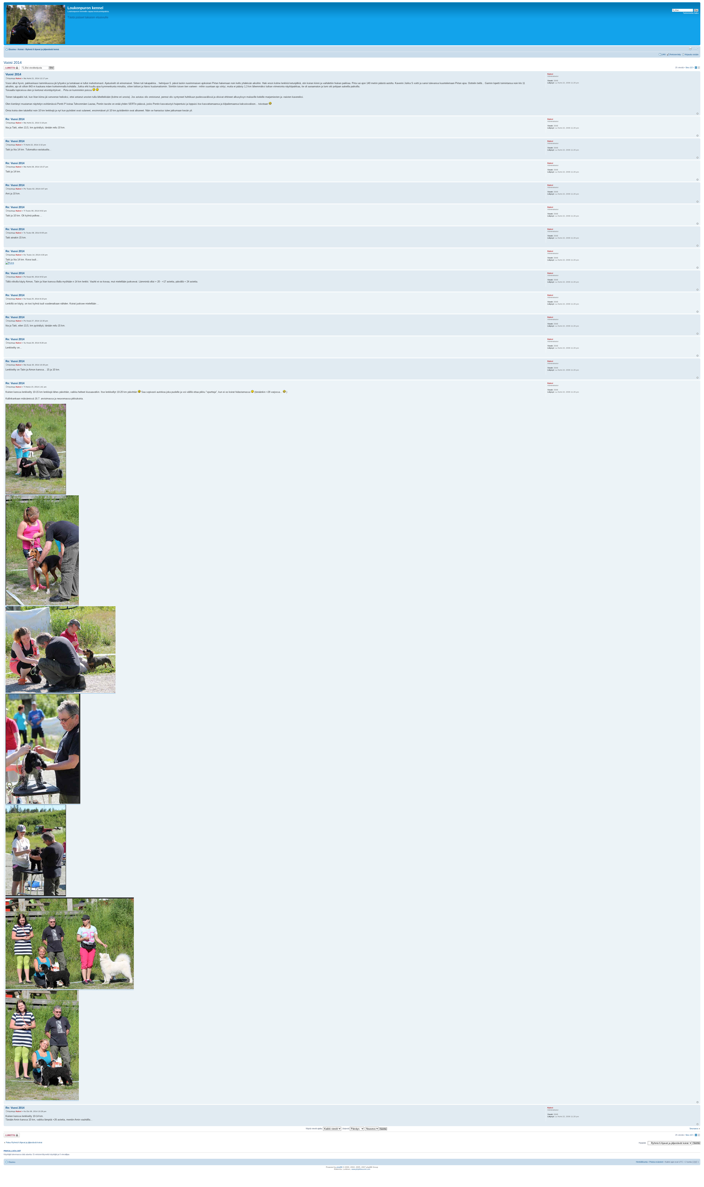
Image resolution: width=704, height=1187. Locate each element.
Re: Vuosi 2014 (15, 119)
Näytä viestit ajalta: (314, 1128)
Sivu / (689, 67)
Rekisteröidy (675, 54)
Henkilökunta (642, 1162)
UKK (664, 54)
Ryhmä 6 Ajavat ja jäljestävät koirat (42, 49)
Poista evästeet (656, 1162)
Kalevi (18, 78)
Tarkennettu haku (690, 13)
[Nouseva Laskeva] (376, 1128)
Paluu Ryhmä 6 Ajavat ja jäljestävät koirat (24, 1142)
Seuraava (694, 1128)
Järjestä (346, 1128)
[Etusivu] (36, 23)
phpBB (339, 1167)
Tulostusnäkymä (690, 48)
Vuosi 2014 (13, 63)
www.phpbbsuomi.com (360, 1169)
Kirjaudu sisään (691, 54)
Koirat (21, 49)
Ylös (697, 114)
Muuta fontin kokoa (695, 48)
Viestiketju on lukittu (9, 67)
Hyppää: (642, 1143)
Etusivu (12, 49)
